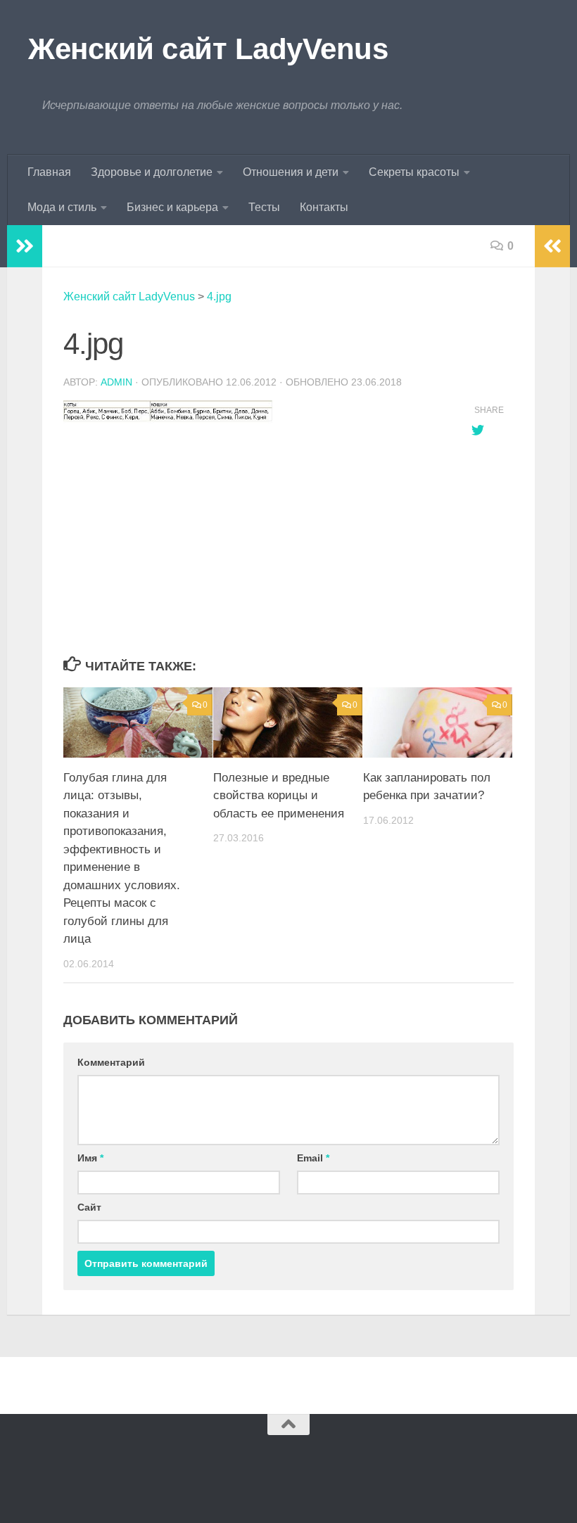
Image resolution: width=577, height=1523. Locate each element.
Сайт (89, 1207)
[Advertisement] (253, 540)
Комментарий (111, 1062)
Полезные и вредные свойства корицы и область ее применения (278, 795)
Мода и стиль (61, 207)
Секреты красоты (414, 172)
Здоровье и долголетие (152, 172)
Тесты (264, 207)
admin (116, 382)
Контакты (324, 207)
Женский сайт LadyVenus (208, 48)
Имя (90, 1158)
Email (313, 1158)
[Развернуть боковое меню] (24, 246)
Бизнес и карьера (172, 207)
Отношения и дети (290, 172)
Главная (49, 172)
